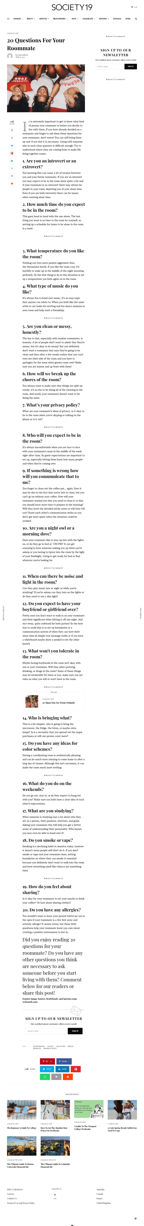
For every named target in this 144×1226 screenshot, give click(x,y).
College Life (13, 33)
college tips (60, 1046)
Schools (117, 19)
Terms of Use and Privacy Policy (21, 1203)
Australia (100, 1189)
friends (70, 1046)
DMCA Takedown (14, 1189)
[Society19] (72, 7)
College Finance (14, 1160)
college (50, 1046)
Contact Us (12, 1198)
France (99, 1198)
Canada (99, 1194)
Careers (10, 1194)
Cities (127, 19)
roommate (37, 1048)
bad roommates (39, 1046)
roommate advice (50, 1048)
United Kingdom (103, 1203)
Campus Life (113, 1124)
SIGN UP (75, 1031)
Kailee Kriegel (22, 55)
